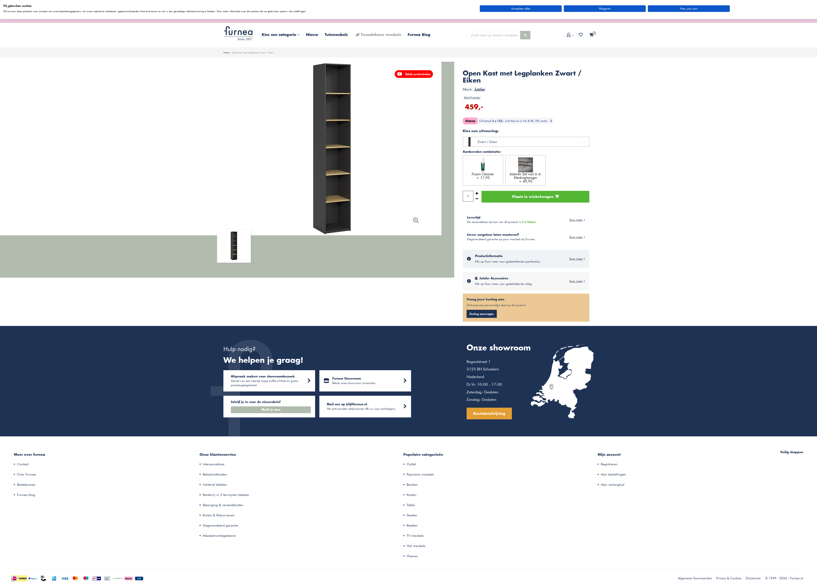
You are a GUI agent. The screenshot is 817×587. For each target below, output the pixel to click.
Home (226, 52)
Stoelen (412, 515)
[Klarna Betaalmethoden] (128, 578)
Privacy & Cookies (728, 578)
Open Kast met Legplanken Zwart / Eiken (253, 52)
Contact (23, 464)
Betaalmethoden (215, 474)
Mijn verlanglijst (612, 485)
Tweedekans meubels (381, 35)
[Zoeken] (525, 35)
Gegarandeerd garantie (220, 525)
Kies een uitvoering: (480, 131)
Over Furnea (26, 474)
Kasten (411, 495)
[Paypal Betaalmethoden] (32, 578)
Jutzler (479, 89)
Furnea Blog (419, 35)
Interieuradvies (213, 464)
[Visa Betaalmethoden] (64, 578)
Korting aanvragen (482, 314)
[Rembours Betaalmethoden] (43, 578)
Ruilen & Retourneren (218, 515)
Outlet (411, 464)
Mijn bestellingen (613, 474)
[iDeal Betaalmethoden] (19, 578)
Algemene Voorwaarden (695, 578)
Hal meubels (416, 546)
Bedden (412, 525)
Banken (412, 485)
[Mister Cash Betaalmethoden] (107, 578)
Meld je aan (270, 409)
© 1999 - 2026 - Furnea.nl (784, 578)
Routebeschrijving (489, 413)
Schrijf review (472, 97)
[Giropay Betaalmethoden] (96, 578)
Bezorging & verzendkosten (223, 505)
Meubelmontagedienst (219, 536)
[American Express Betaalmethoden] (54, 578)
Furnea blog (26, 495)
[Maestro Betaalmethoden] (86, 578)
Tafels (411, 505)
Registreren (609, 464)
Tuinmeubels (336, 35)
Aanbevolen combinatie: (482, 151)
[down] (476, 198)
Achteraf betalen (215, 485)
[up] (476, 193)
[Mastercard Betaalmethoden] (75, 578)
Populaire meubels (420, 474)
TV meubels (415, 536)
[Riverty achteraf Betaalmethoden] (118, 578)
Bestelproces (26, 485)
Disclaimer (753, 578)
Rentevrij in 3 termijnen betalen (226, 495)
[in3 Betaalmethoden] (139, 578)
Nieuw (312, 35)
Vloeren (412, 556)
